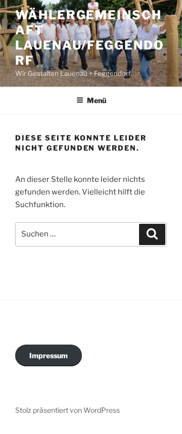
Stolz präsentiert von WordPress (67, 410)
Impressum (48, 355)
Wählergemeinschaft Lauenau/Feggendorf (89, 38)
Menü (96, 100)
